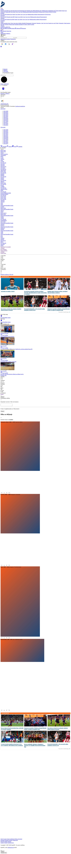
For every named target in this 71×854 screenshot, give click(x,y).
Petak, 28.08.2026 (5, 84)
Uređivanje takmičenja (20, 106)
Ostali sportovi (67, 23)
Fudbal (3, 28)
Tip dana (32, 24)
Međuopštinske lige (37, 10)
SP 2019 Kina (47, 14)
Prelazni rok (41, 12)
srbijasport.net (11, 847)
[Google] (2, 44)
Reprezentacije (35, 12)
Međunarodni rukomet (35, 17)
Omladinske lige (51, 10)
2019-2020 (5, 71)
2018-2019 (5, 120)
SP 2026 (54, 12)
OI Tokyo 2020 (26, 24)
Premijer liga (9, 14)
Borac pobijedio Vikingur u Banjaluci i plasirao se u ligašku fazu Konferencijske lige (34, 745)
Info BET (3, 24)
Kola (2, 246)
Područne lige (29, 10)
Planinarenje (29, 23)
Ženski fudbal (58, 10)
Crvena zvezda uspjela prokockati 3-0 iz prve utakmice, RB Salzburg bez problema (12, 744)
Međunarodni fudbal (27, 12)
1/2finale (2, 248)
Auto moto (15, 23)
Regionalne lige (22, 10)
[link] (35, 259)
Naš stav (7, 24)
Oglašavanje (15, 840)
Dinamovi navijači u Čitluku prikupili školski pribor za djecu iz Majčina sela (58, 309)
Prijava (3, 35)
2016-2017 (5, 122)
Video (57, 23)
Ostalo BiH (7, 12)
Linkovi (2, 842)
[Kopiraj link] (9, 493)
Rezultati (4, 146)
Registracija (13, 39)
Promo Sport (12, 24)
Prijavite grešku (4, 841)
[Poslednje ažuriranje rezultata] (1, 273)
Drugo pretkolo (4, 250)
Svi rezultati (8, 246)
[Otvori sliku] (7, 493)
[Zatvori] (1, 417)
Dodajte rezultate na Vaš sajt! (7, 274)
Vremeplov (61, 23)
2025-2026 (5, 111)
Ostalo (13, 14)
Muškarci (5, 70)
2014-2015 (5, 125)
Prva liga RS (11, 10)
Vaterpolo (34, 23)
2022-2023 (5, 115)
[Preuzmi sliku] (4, 493)
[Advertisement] (35, 57)
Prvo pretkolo (4, 249)
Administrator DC (4, 103)
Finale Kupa (3, 253)
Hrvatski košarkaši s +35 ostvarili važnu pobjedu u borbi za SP (34, 309)
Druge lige (16, 10)
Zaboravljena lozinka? (5, 39)
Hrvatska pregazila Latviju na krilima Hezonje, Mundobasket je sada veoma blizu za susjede (35, 293)
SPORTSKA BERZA (5, 33)
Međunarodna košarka (32, 14)
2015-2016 (5, 123)
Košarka (13, 28)
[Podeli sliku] (2, 493)
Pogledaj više (3, 375)
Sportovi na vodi (52, 23)
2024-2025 (5, 112)
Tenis (12, 23)
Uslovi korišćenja (10, 839)
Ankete (5, 842)
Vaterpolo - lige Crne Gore (42, 23)
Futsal (63, 10)
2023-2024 (5, 113)
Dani (4, 246)
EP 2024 (46, 12)
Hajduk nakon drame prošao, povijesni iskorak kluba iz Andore (57, 292)
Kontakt (10, 840)
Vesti (2, 8)
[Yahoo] (12, 44)
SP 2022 (50, 12)
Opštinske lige (45, 10)
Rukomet (23, 28)
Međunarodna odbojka (35, 19)
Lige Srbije (13, 12)
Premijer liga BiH (4, 10)
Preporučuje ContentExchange (64, 312)
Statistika (20, 146)
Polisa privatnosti (18, 839)
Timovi (10, 146)
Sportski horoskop (19, 24)
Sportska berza (7, 23)
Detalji (2, 394)
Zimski (2, 23)
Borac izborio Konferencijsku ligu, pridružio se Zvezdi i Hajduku (12, 728)
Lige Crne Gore (19, 12)
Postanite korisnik (4, 840)
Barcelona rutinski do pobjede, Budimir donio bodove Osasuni (11, 309)
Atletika (20, 23)
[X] (9, 44)
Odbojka (18, 28)
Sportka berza (11, 842)
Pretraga (9, 841)
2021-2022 (5, 116)
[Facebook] (5, 44)
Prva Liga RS (4, 17)
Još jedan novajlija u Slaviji (7, 291)
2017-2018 (5, 121)
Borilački (24, 23)
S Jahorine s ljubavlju (5, 27)
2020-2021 (5, 117)
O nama (4, 839)
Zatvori (2, 396)
